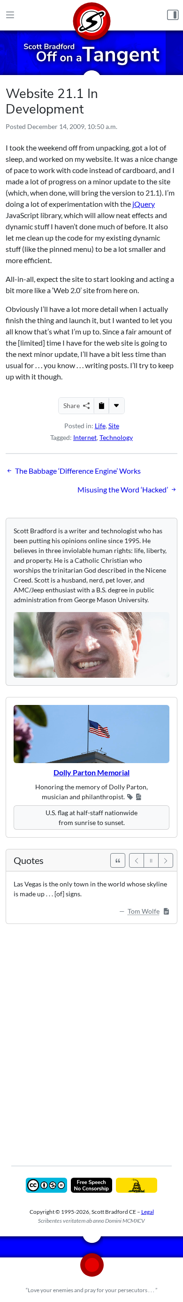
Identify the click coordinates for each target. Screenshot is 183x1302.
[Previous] (136, 860)
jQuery (143, 203)
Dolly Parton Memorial (91, 772)
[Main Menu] (10, 15)
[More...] (116, 406)
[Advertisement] (91, 1037)
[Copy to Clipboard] (101, 406)
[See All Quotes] (117, 860)
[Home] (91, 15)
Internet (85, 437)
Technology (116, 437)
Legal (147, 1211)
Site (113, 426)
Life (100, 426)
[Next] (165, 860)
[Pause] (151, 860)
